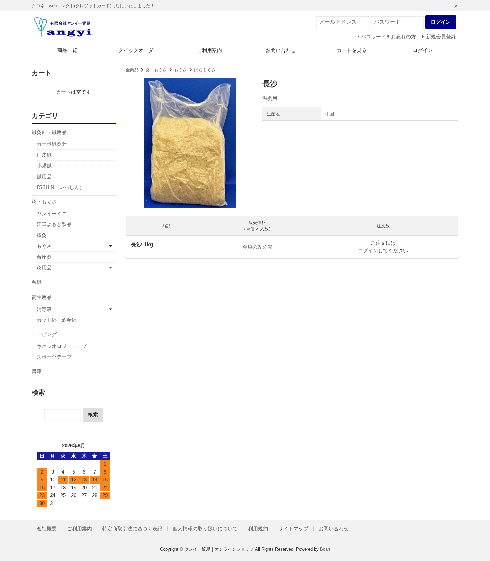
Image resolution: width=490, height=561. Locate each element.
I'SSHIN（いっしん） (60, 187)
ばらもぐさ (205, 69)
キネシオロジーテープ (62, 346)
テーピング (44, 334)
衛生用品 (42, 297)
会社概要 (47, 528)
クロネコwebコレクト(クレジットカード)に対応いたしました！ (93, 5)
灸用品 (44, 267)
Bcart (325, 549)
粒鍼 (37, 282)
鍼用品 (44, 176)
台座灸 (44, 257)
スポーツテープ (54, 357)
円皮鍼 (44, 155)
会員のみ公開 (257, 247)
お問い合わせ (281, 50)
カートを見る (352, 50)
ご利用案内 (209, 50)
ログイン (423, 50)
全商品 (132, 69)
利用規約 (258, 528)
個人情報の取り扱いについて (205, 528)
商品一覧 (67, 50)
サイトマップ (293, 528)
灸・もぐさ (156, 69)
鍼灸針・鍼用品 (49, 132)
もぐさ (180, 69)
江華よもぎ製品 (54, 224)
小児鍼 (44, 165)
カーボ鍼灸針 (52, 144)
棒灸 (42, 235)
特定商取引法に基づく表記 (132, 528)
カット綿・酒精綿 (57, 320)
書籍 (37, 371)
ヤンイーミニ (52, 213)
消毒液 (44, 309)
